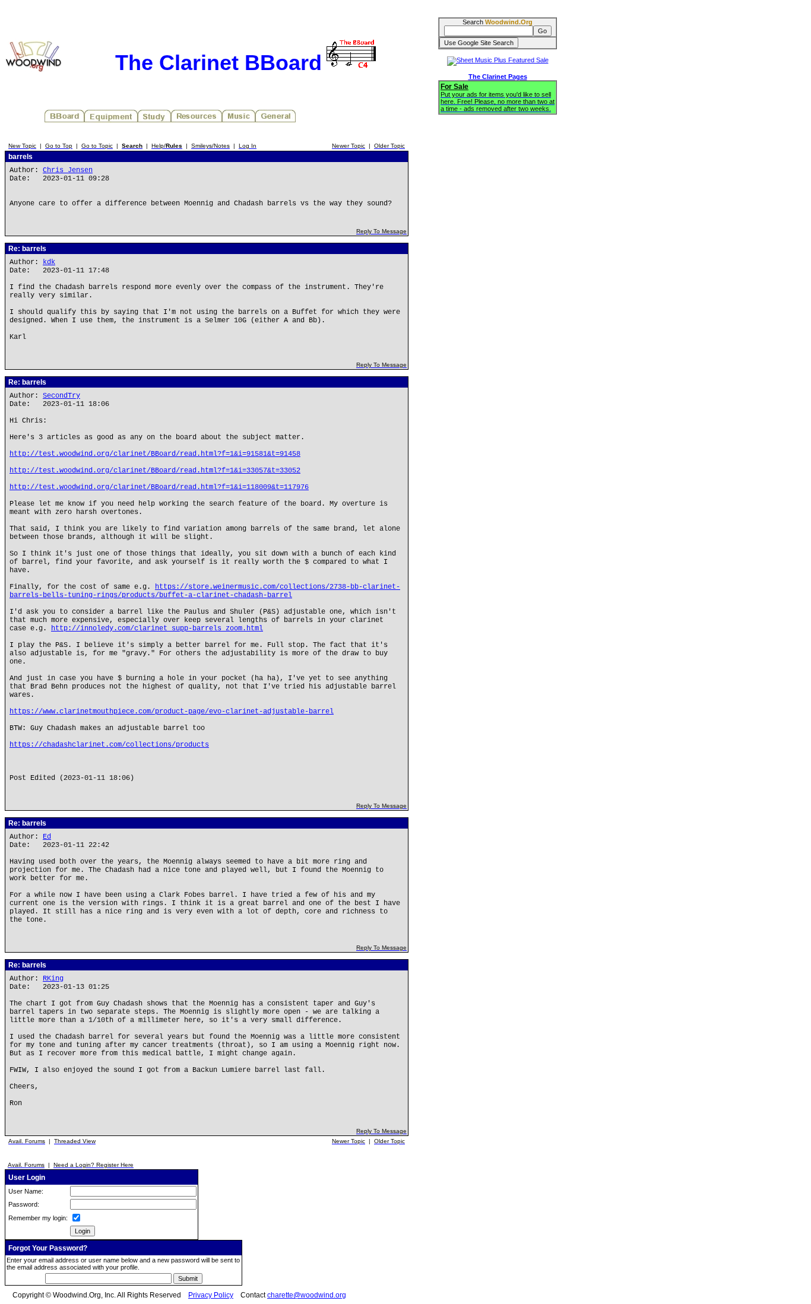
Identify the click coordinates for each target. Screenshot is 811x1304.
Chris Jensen (68, 170)
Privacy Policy (210, 1295)
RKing (53, 979)
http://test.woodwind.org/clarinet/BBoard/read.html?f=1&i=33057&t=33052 (154, 471)
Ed (47, 837)
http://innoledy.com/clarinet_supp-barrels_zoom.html (157, 628)
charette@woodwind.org (306, 1295)
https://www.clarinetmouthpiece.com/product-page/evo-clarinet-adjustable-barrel (171, 711)
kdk (49, 262)
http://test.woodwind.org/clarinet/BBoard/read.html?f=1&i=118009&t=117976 (159, 487)
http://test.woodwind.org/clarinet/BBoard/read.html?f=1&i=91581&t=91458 (154, 454)
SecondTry (61, 396)
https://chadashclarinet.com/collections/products (109, 745)
